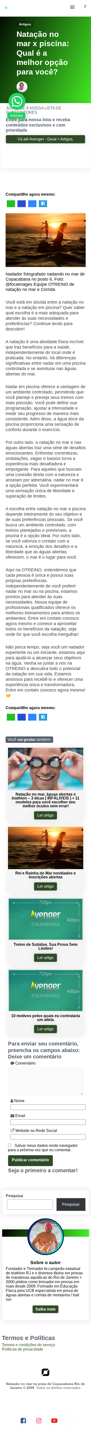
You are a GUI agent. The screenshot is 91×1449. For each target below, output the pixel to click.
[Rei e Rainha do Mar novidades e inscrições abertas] (45, 868)
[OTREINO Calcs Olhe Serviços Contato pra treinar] (45, 8)
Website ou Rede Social (35, 1131)
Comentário (24, 1063)
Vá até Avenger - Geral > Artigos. (45, 139)
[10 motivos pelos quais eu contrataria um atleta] (45, 1010)
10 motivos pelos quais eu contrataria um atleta (45, 1018)
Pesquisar (14, 1196)
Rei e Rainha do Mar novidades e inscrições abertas (45, 875)
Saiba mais (45, 1309)
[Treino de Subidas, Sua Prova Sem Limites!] (45, 939)
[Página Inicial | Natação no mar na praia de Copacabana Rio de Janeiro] (12, 8)
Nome (19, 1101)
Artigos (25, 24)
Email (19, 1116)
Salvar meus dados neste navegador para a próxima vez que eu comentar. (43, 1147)
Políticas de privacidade (22, 1349)
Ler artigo (45, 815)
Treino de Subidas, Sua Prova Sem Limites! (45, 946)
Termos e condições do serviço (28, 1345)
